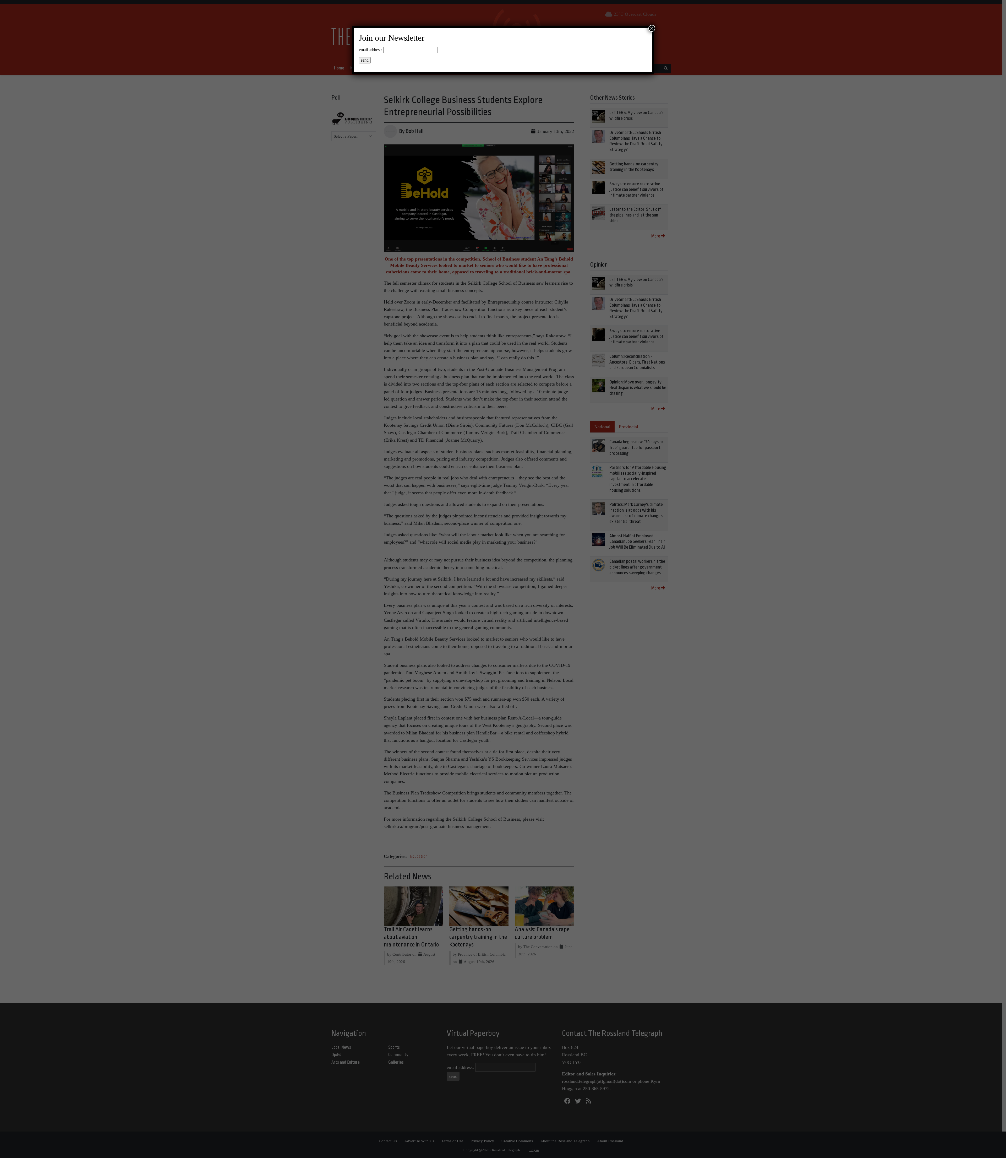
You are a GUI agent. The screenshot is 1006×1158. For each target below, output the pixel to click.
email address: (370, 49)
